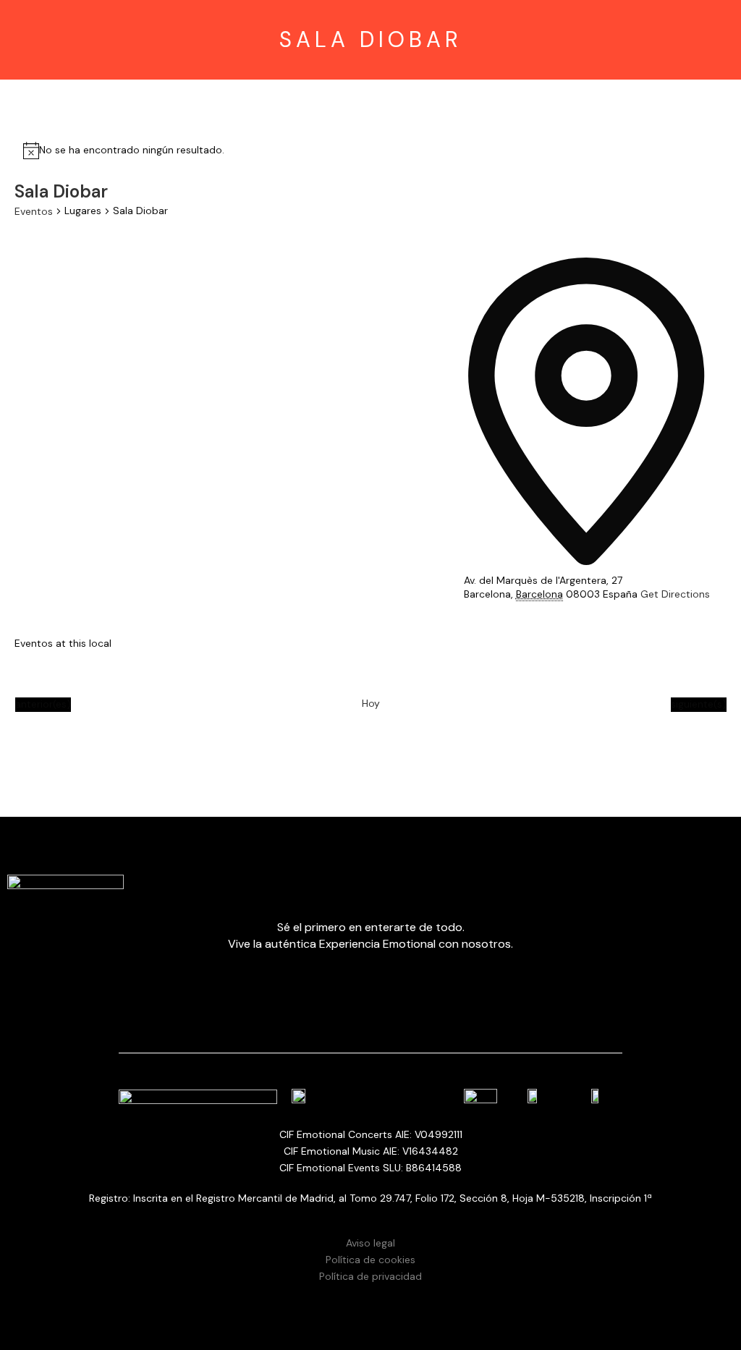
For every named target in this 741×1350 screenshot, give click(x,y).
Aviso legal (370, 1242)
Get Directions (675, 593)
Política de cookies (370, 1259)
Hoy (371, 703)
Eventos (33, 211)
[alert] (131, 150)
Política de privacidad (370, 1276)
